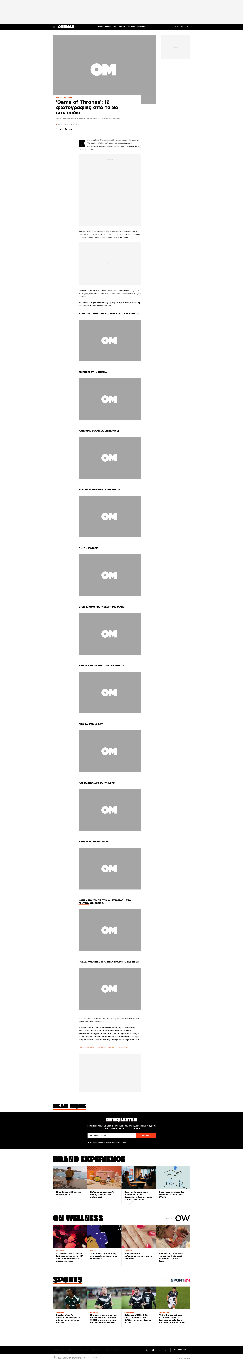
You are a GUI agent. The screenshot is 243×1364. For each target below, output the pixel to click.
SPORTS (67, 1280)
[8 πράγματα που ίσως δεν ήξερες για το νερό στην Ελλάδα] (173, 1177)
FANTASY (84, 903)
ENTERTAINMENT (87, 1047)
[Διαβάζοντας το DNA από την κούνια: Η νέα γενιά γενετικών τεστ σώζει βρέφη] (173, 1236)
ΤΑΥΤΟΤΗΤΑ (71, 1350)
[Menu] (54, 26)
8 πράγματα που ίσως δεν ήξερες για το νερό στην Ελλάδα (171, 1194)
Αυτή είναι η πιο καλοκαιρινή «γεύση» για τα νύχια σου (138, 1256)
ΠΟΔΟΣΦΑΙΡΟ (129, 1312)
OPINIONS (60, 1312)
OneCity (121, 26)
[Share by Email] (70, 129)
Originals (131, 26)
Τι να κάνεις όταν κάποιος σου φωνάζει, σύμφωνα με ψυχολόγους (103, 1256)
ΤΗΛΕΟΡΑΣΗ (123, 1047)
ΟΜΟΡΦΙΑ (128, 1251)
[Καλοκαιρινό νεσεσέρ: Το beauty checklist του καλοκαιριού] (104, 1177)
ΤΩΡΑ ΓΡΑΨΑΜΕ (116, 962)
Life (114, 26)
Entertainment (104, 26)
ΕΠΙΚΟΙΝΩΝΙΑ (58, 1350)
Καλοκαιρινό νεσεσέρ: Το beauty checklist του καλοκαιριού (102, 1194)
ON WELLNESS (78, 1218)
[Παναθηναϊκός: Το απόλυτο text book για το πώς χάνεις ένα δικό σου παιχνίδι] (70, 1298)
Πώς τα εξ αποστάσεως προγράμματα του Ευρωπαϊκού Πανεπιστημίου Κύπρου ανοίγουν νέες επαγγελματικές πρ (138, 1197)
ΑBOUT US (84, 1350)
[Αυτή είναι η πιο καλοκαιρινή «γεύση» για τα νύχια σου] (139, 1236)
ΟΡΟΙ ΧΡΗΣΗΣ (96, 1350)
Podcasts (141, 26)
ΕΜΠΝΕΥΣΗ (60, 1251)
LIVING (93, 1251)
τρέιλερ (129, 290)
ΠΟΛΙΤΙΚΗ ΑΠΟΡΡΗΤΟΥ (115, 1350)
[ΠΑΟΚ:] (173, 1298)
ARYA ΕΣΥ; (107, 783)
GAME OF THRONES (64, 97)
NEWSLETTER (180, 1350)
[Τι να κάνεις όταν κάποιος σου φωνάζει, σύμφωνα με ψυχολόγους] (104, 1236)
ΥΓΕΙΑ (161, 1251)
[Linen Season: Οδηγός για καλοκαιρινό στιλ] (70, 1177)
